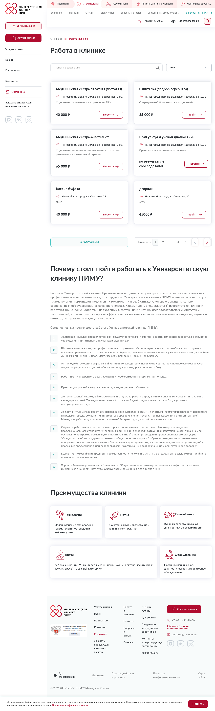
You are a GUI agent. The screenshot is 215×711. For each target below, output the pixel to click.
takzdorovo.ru (149, 653)
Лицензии (97, 675)
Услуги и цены (14, 49)
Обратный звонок (178, 626)
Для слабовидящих (67, 675)
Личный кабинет (26, 26)
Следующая (207, 242)
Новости (74, 13)
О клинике (18, 92)
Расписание (56, 13)
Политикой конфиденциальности (70, 705)
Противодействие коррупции (123, 675)
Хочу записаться (26, 38)
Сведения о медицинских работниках (149, 628)
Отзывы (89, 13)
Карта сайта (201, 675)
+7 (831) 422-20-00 (183, 620)
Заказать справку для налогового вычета (18, 104)
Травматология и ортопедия (157, 4)
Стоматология (91, 4)
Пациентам (12, 70)
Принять (198, 703)
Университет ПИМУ (197, 13)
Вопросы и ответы (131, 13)
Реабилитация (120, 4)
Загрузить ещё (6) (89, 242)
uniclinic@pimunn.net (184, 634)
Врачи (9, 60)
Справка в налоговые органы (163, 13)
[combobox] (189, 68)
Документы (107, 13)
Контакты (11, 81)
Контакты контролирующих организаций (149, 642)
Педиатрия (63, 4)
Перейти (108, 114)
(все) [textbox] (172, 67)
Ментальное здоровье (199, 4)
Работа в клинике (125, 611)
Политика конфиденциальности (166, 675)
